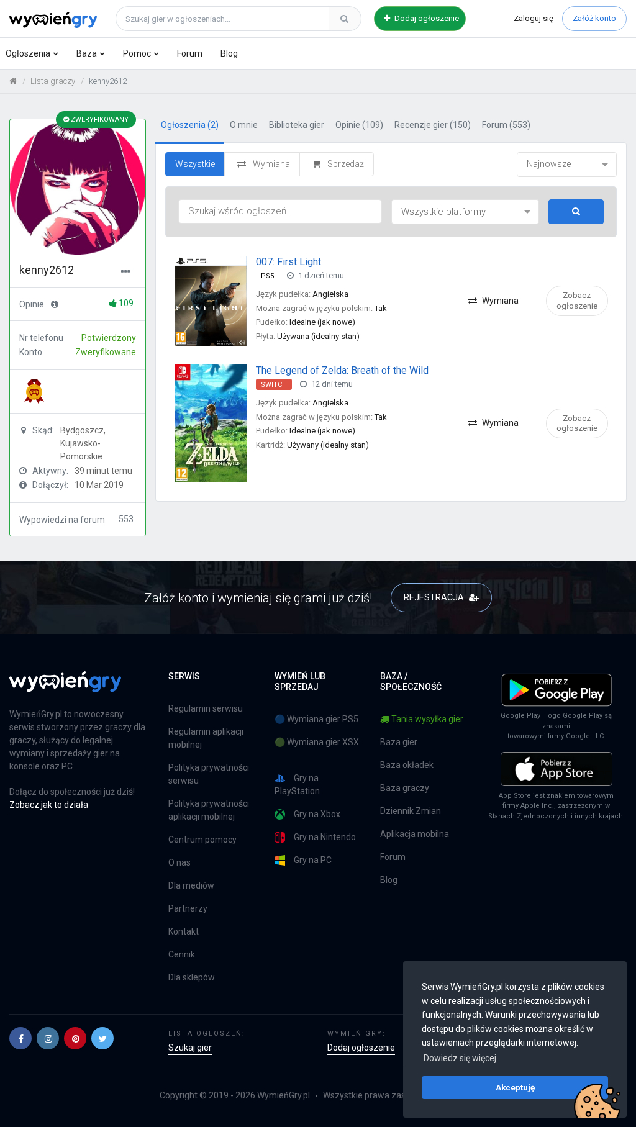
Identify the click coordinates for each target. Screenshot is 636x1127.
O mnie (244, 125)
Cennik (181, 954)
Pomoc (137, 53)
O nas (179, 862)
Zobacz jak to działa (48, 805)
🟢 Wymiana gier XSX (317, 742)
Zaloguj (533, 18)
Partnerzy (187, 908)
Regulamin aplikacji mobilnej (205, 737)
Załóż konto (594, 18)
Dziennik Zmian (410, 811)
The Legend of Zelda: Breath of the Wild (342, 370)
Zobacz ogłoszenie (576, 300)
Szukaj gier (190, 1047)
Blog (229, 53)
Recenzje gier (432, 125)
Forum (189, 53)
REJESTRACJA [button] (435, 597)
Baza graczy (404, 788)
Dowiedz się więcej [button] (460, 1058)
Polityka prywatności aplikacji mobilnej (208, 810)
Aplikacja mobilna (414, 834)
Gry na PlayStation (297, 784)
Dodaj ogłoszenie (426, 18)
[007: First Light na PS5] (211, 300)
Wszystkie (195, 164)
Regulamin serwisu (205, 708)
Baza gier (398, 742)
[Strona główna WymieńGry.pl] (13, 81)
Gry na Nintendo (325, 837)
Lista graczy (52, 81)
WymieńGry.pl (283, 1095)
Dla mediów (191, 885)
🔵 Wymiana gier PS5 (316, 719)
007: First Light (288, 262)
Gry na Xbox (317, 814)
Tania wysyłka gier (427, 719)
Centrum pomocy (202, 839)
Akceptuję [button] (515, 1087)
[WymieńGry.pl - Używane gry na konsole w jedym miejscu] (65, 689)
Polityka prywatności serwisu (208, 774)
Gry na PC (313, 860)
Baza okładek (407, 765)
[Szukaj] (344, 18)
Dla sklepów (191, 977)
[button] (20, 1038)
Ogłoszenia (28, 53)
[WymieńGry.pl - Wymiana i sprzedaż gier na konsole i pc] (53, 16)
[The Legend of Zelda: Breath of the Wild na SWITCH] (211, 423)
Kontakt (183, 931)
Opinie (359, 125)
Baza (86, 53)
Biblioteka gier (296, 125)
